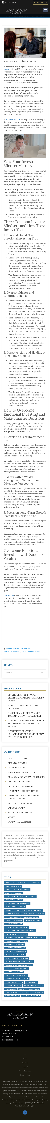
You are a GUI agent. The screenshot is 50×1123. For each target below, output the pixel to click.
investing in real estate (16, 934)
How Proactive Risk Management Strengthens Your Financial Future (26, 723)
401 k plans (9, 883)
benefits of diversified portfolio (20, 896)
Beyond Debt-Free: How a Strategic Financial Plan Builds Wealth (26, 698)
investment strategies (15, 951)
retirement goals (13, 985)
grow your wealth (13, 924)
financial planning (33, 920)
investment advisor (14, 937)
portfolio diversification (16, 979)
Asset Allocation (17, 758)
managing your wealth (15, 955)
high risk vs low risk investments (19, 931)
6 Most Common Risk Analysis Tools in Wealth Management (24, 714)
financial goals (31, 917)
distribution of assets (15, 907)
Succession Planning (20, 812)
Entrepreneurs (16, 767)
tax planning (37, 992)
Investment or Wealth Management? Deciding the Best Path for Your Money (26, 734)
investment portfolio (15, 948)
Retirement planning (20, 803)
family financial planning (33, 913)
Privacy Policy (25, 1075)
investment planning (14, 944)
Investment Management (18, 649)
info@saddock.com (10, 1040)
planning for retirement (16, 968)
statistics (7, 69)
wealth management (31, 996)
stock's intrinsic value (29, 989)
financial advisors (13, 917)
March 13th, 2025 (12, 61)
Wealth (12, 817)
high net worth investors (16, 927)
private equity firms (14, 982)
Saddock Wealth (13, 119)
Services (25, 1063)
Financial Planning (19, 781)
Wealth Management (32, 651)
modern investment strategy (18, 965)
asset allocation (13, 886)
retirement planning (33, 985)
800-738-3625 (10, 2)
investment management (16, 941)
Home (25, 1055)
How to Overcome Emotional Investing (24, 707)
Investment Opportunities (23, 791)
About (25, 1059)
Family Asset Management (22, 772)
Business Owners (17, 763)
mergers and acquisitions (16, 958)
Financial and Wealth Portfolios (27, 777)
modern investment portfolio (18, 961)
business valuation (13, 900)
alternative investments (28, 883)
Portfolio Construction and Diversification (24, 797)
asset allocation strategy (17, 889)
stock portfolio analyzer (16, 992)
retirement (31, 982)
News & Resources (25, 1071)
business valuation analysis (17, 903)
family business (12, 913)
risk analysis (10, 989)
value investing (12, 996)
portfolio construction (16, 975)
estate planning (35, 910)
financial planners (13, 920)
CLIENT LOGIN (40, 2)
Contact (25, 1067)
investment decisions (35, 937)
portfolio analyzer (14, 972)
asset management (13, 893)
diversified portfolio (15, 910)
